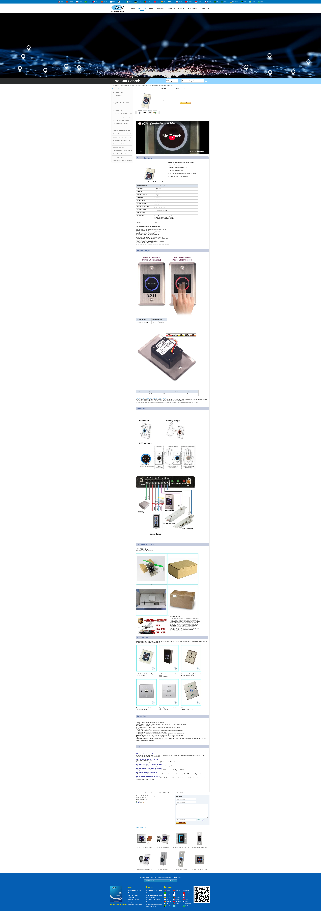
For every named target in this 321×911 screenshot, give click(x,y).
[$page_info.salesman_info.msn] (136, 802)
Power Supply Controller (120, 153)
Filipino (209, 1)
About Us (171, 8)
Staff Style (131, 897)
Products (142, 8)
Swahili (245, 1)
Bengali (225, 1)
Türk (157, 1)
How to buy (192, 8)
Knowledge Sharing (133, 899)
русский (80, 1)
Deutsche (139, 1)
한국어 (122, 1)
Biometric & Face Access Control (122, 137)
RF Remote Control (118, 157)
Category (117, 85)
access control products (144, 792)
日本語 (113, 1)
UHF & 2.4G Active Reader (120, 123)
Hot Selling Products (119, 99)
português (148, 1)
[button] (159, 76)
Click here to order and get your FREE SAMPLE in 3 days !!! (151, 398)
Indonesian (199, 1)
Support (181, 8)
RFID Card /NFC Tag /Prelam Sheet (121, 103)
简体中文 (71, 1)
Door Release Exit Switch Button (128, 85)
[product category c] (160, 45)
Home (133, 8)
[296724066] (141, 802)
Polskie (180, 1)
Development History (133, 893)
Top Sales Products (118, 92)
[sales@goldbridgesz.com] (143, 802)
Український (235, 1)
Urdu (217, 1)
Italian (130, 1)
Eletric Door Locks (118, 147)
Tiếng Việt (189, 1)
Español (105, 1)
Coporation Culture (133, 895)
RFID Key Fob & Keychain (120, 107)
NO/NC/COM (163, 792)
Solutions (160, 8)
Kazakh (253, 1)
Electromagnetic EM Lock (120, 143)
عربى (88, 1)
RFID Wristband (117, 110)
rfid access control (155, 792)
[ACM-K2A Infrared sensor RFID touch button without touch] (147, 99)
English (61, 1)
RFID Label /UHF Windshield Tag (122, 113)
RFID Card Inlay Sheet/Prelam (154, 895)
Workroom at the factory (134, 890)
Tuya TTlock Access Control (121, 127)
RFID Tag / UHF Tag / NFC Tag (121, 117)
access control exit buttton (178, 792)
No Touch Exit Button (141, 85)
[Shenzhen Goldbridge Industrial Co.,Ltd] (117, 12)
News (151, 8)
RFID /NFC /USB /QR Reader (121, 120)
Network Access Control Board (122, 133)
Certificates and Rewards (135, 904)
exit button (168, 792)
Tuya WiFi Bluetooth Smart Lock (122, 140)
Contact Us (204, 8)
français (96, 1)
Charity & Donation (133, 902)
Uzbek (261, 1)
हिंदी (164, 1)
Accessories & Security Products (122, 160)
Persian (171, 1)
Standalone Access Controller (121, 130)
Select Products (117, 95)
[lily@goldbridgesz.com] (139, 802)
